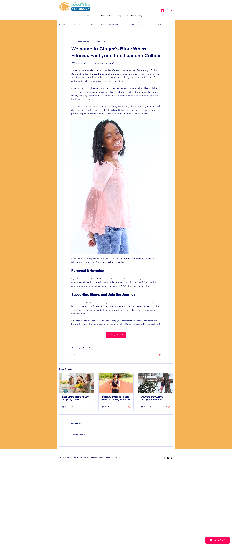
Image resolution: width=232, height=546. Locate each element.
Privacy (118, 457)
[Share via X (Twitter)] (78, 347)
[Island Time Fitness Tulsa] (168, 458)
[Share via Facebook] (72, 347)
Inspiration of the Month (109, 24)
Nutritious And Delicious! (132, 24)
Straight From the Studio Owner (82, 24)
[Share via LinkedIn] (84, 347)
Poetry (149, 24)
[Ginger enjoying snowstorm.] (155, 383)
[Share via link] (90, 347)
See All (170, 368)
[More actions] (159, 41)
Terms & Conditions (105, 457)
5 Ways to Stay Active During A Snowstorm (152, 398)
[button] (170, 25)
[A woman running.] (116, 383)
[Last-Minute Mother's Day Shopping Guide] (76, 383)
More (159, 24)
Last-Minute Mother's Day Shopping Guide (75, 398)
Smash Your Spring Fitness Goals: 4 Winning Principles (116, 398)
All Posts (62, 24)
